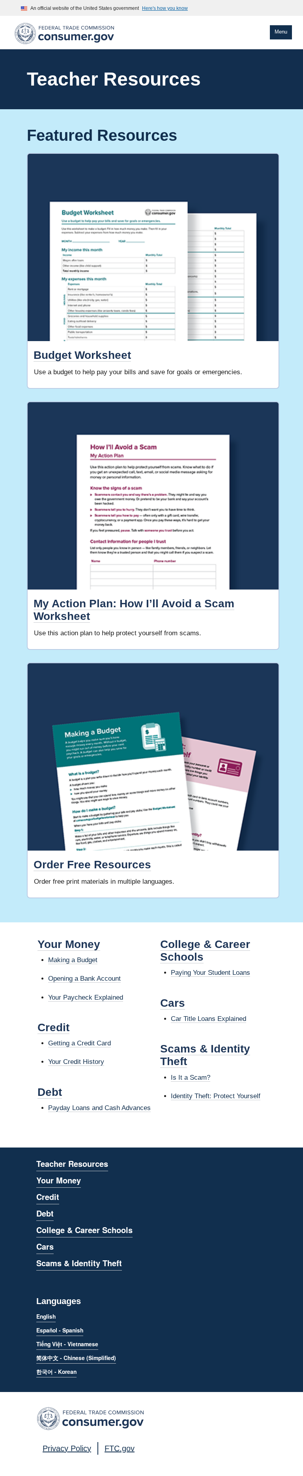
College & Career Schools (84, 1229)
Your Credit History (76, 1061)
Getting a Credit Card (79, 1043)
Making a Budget (72, 960)
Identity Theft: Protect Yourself (215, 1096)
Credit (53, 1027)
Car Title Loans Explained (208, 1019)
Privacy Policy (67, 1448)
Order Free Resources (92, 864)
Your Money (68, 944)
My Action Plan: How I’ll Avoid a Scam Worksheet (134, 609)
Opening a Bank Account (84, 978)
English (46, 1316)
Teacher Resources (72, 1163)
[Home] (64, 45)
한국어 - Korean (56, 1371)
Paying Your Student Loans (210, 972)
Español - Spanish (59, 1330)
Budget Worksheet (82, 355)
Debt (49, 1092)
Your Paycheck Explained (85, 997)
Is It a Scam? (190, 1077)
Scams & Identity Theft (79, 1263)
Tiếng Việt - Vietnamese (67, 1344)
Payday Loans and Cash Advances (99, 1108)
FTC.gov (120, 1448)
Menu (281, 32)
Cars (172, 1003)
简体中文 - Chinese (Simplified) (76, 1358)
